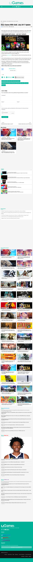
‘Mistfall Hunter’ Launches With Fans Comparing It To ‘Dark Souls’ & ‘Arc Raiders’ (7, 341)
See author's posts (13, 70)
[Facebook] (1, 529)
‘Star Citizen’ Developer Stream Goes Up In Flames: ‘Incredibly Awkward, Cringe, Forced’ (8, 152)
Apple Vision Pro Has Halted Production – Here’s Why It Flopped (15, 177)
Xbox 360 (26, 83)
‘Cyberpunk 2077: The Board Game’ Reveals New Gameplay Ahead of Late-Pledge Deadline (8, 383)
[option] (16, 172)
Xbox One (3, 85)
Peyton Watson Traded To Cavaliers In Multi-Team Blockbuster (9, 459)
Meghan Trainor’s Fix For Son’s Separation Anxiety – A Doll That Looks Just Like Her (12, 424)
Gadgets (12, 172)
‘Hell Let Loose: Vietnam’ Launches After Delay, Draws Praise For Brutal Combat (7, 289)
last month (9, 55)
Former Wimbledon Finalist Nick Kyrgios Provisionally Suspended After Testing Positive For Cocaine (15, 472)
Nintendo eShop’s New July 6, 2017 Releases (25, 123)
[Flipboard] (18, 6)
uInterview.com (6, 408)
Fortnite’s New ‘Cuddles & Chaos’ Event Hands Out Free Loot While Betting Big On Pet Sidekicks (8, 362)
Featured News (4, 137)
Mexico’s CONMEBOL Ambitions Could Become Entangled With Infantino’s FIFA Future (12, 464)
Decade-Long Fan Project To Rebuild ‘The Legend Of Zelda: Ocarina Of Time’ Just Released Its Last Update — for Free (24, 372)
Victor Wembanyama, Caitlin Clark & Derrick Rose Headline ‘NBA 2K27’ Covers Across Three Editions (7, 372)
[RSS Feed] (19, 6)
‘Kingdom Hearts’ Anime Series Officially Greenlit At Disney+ (10, 218)
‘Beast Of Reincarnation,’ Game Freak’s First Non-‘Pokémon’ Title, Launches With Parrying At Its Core (8, 330)
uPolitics (26, 556)
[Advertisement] (17, 14)
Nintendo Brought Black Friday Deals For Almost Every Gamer (15, 187)
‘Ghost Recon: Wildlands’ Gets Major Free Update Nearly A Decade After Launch (7, 320)
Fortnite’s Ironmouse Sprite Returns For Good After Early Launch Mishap (24, 320)
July (29, 32)
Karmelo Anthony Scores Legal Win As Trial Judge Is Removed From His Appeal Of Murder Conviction (15, 422)
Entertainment (9, 186)
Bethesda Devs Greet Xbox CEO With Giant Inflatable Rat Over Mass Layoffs (24, 289)
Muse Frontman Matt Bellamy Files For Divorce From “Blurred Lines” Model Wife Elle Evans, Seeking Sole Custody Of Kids (15, 416)
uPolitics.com (6, 479)
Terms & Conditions (22, 554)
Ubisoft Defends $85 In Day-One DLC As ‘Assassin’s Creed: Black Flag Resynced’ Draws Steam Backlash (24, 404)
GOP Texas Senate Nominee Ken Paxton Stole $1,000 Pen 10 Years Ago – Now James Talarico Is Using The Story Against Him (16, 494)
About (13, 554)
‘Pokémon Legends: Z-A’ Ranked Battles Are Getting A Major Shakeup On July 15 (8, 404)
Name (2, 101)
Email (18, 101)
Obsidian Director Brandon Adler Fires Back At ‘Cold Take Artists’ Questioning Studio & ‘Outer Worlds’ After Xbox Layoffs (25, 393)
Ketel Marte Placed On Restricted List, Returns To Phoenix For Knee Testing (11, 467)
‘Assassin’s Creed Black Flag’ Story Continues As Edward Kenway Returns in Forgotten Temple (24, 278)
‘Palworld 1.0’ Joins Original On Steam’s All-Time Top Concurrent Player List (7, 393)
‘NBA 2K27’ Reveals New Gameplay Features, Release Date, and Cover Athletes (8, 139)
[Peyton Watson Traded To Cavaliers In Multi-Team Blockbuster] (16, 447)
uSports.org (6, 435)
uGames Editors (5, 26)
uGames (30, 556)
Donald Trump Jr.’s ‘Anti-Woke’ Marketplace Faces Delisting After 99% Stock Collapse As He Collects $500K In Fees (16, 487)
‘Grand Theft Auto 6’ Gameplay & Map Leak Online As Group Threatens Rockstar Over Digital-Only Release (24, 139)
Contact (5, 554)
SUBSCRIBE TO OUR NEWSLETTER (16, 547)
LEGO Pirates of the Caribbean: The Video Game (8, 83)
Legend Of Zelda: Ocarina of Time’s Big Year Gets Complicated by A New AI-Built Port (24, 310)
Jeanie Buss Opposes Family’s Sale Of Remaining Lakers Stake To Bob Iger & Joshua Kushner (13, 469)
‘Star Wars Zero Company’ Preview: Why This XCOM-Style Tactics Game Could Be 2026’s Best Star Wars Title (8, 299)
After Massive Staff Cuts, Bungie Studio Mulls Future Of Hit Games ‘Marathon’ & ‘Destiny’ (8, 351)
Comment (3, 95)
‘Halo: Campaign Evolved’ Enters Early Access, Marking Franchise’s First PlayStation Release (24, 361)
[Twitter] (14, 6)
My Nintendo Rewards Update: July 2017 (7, 123)
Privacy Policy (10, 554)
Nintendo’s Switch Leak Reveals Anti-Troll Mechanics (14, 182)
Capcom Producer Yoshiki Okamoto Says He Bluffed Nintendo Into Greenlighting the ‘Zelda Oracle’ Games (24, 330)
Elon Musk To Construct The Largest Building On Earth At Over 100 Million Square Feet (13, 430)
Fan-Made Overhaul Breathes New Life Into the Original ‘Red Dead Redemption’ (8, 310)
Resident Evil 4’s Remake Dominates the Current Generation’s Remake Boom (23, 351)
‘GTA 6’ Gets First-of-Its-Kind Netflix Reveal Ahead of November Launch (12, 216)
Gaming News (8, 137)
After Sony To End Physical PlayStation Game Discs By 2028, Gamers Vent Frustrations (24, 383)
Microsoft (18, 83)
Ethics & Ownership (28, 554)
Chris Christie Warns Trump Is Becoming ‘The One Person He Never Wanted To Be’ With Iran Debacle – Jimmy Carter (16, 490)
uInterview (22, 556)
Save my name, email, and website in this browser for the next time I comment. (14, 109)
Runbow (22, 83)
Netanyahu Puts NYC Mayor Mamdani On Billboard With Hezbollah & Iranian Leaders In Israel (13, 502)
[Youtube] (16, 6)
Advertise (16, 554)
